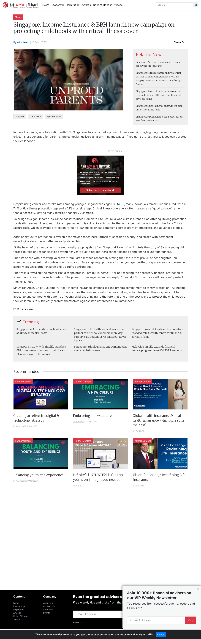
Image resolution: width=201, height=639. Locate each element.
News (45, 4)
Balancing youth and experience (38, 475)
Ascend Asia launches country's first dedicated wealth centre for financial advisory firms (158, 95)
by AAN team (19, 426)
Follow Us (78, 622)
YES (191, 620)
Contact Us (49, 606)
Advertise (48, 609)
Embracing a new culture (92, 416)
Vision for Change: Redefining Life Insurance (159, 477)
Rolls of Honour (102, 4)
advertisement (115, 151)
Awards (86, 4)
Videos (118, 4)
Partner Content (23, 381)
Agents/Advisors (54, 116)
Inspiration (73, 4)
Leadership (58, 4)
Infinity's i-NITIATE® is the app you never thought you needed (98, 477)
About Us (48, 603)
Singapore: (142, 62)
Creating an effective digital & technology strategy (36, 418)
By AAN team (21, 42)
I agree (160, 634)
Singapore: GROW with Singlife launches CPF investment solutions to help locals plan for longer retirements (41, 350)
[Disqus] (100, 542)
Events (46, 613)
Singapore (19, 116)
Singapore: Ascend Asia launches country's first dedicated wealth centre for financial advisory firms (157, 333)
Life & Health (35, 116)
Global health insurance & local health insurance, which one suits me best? (158, 420)
